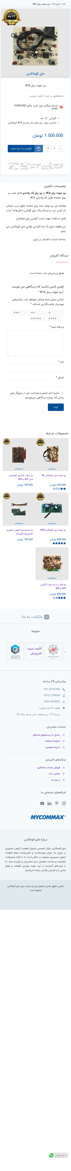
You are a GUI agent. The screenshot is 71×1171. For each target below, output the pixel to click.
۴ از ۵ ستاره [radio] (55, 318)
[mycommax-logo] (48, 813)
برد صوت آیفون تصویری (41, 96)
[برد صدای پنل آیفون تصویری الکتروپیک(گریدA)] (19, 509)
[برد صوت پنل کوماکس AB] (52, 454)
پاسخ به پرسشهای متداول (46, 735)
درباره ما (55, 780)
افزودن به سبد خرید (21, 148)
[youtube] (42, 803)
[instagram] (64, 803)
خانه (64, 4)
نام (61, 362)
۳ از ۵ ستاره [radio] (20, 312)
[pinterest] (57, 803)
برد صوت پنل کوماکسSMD (53, 530)
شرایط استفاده (52, 741)
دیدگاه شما (56, 327)
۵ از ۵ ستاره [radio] (38, 318)
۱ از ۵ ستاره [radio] (55, 312)
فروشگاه (55, 4)
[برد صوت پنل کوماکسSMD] (52, 509)
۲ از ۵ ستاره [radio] (38, 312)
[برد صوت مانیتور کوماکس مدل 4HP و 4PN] (19, 454)
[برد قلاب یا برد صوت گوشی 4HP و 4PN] (52, 563)
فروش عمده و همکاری (48, 767)
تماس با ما (54, 773)
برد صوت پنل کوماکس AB (54, 475)
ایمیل (60, 377)
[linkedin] (49, 803)
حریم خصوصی (52, 747)
